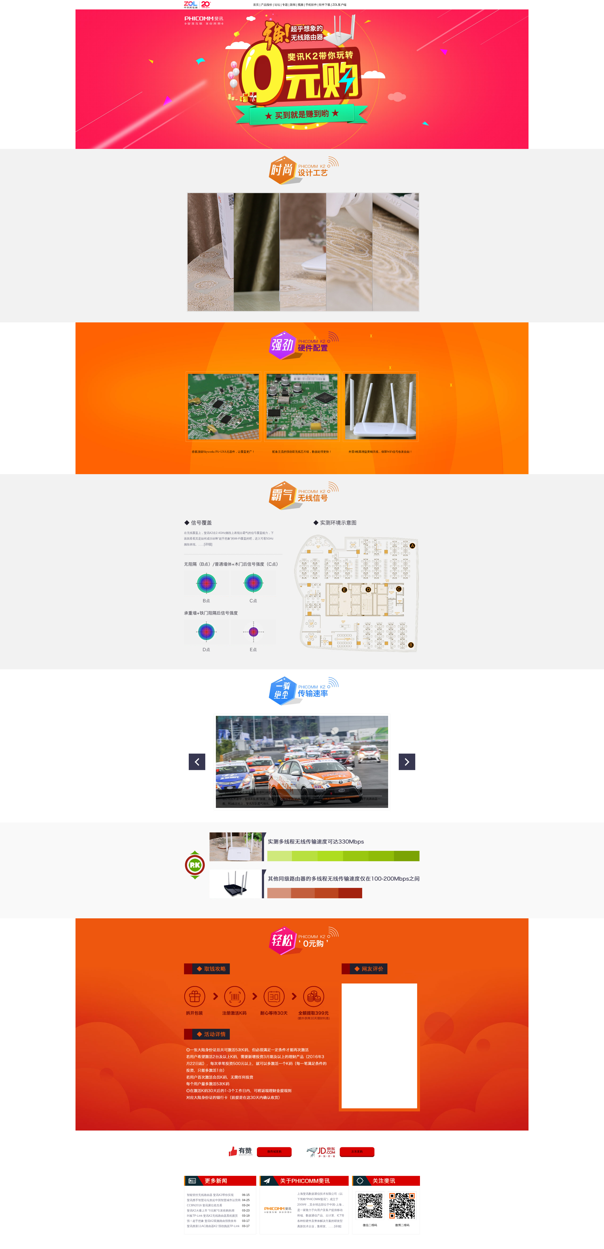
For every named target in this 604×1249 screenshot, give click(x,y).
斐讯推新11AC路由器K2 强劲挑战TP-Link (213, 1226)
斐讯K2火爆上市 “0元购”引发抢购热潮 (210, 1210)
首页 (256, 4)
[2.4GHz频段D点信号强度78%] (207, 632)
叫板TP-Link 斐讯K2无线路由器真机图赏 (212, 1215)
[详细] (208, 544)
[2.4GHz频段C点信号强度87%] (254, 582)
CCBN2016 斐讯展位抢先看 (204, 1205)
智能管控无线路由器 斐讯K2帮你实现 (210, 1195)
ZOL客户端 (339, 4)
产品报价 (266, 4)
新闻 (293, 4)
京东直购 (357, 1151)
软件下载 (324, 4)
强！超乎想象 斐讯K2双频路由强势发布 (211, 1221)
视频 (300, 4)
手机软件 (311, 4)
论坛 (277, 4)
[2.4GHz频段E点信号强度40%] (254, 632)
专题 (285, 4)
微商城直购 (274, 1151)
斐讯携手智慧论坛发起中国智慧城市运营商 (214, 1200)
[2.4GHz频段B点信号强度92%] (207, 582)
